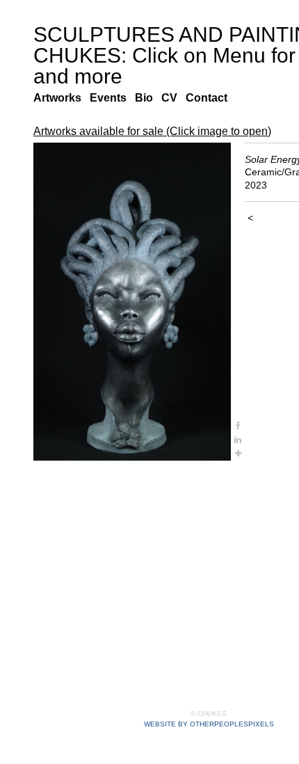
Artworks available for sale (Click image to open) (158, 131)
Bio (147, 98)
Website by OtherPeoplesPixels (209, 724)
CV (172, 98)
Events (112, 98)
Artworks (59, 98)
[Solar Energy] (132, 302)
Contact (210, 98)
